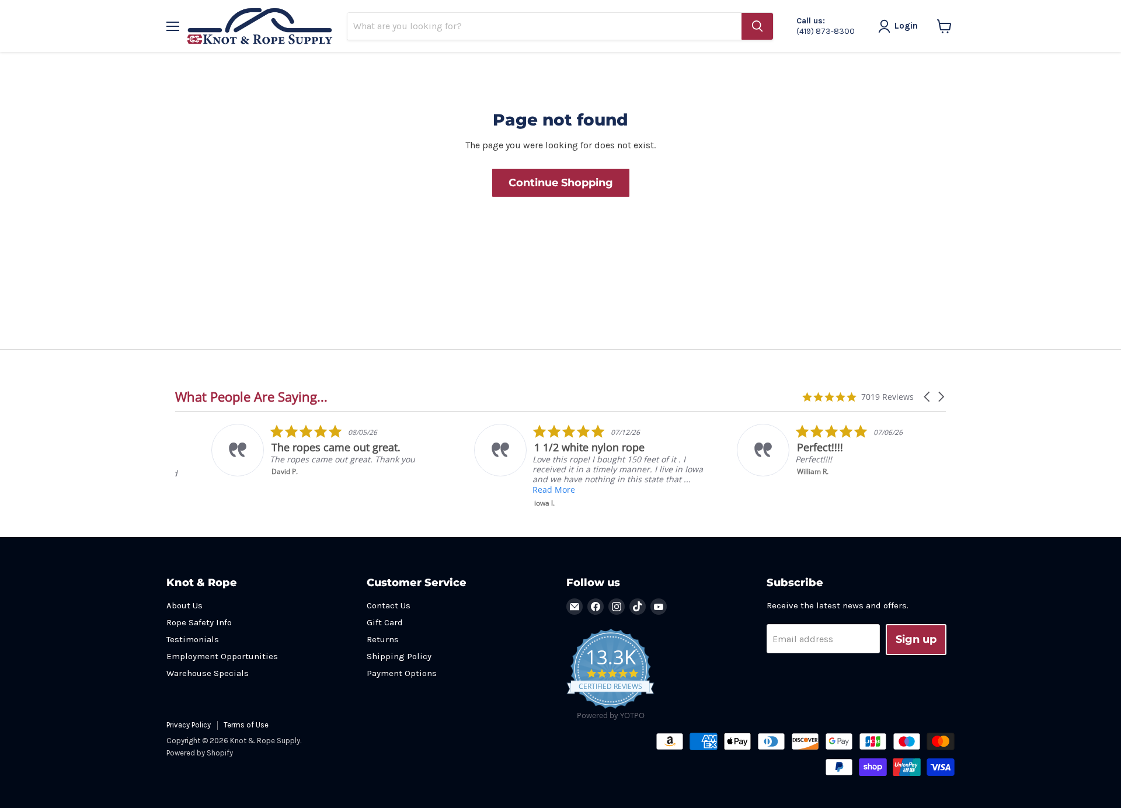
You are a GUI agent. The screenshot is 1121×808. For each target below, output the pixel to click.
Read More (517, 489)
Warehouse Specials (207, 673)
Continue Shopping (561, 182)
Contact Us (388, 605)
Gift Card (385, 622)
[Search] (757, 26)
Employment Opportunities (222, 656)
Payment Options (402, 673)
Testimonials (192, 639)
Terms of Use (246, 724)
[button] (927, 397)
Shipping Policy (399, 656)
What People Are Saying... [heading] (251, 397)
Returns (383, 639)
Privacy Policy (188, 724)
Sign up (916, 639)
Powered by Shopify (199, 752)
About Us (184, 605)
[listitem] (292, 450)
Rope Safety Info (199, 622)
